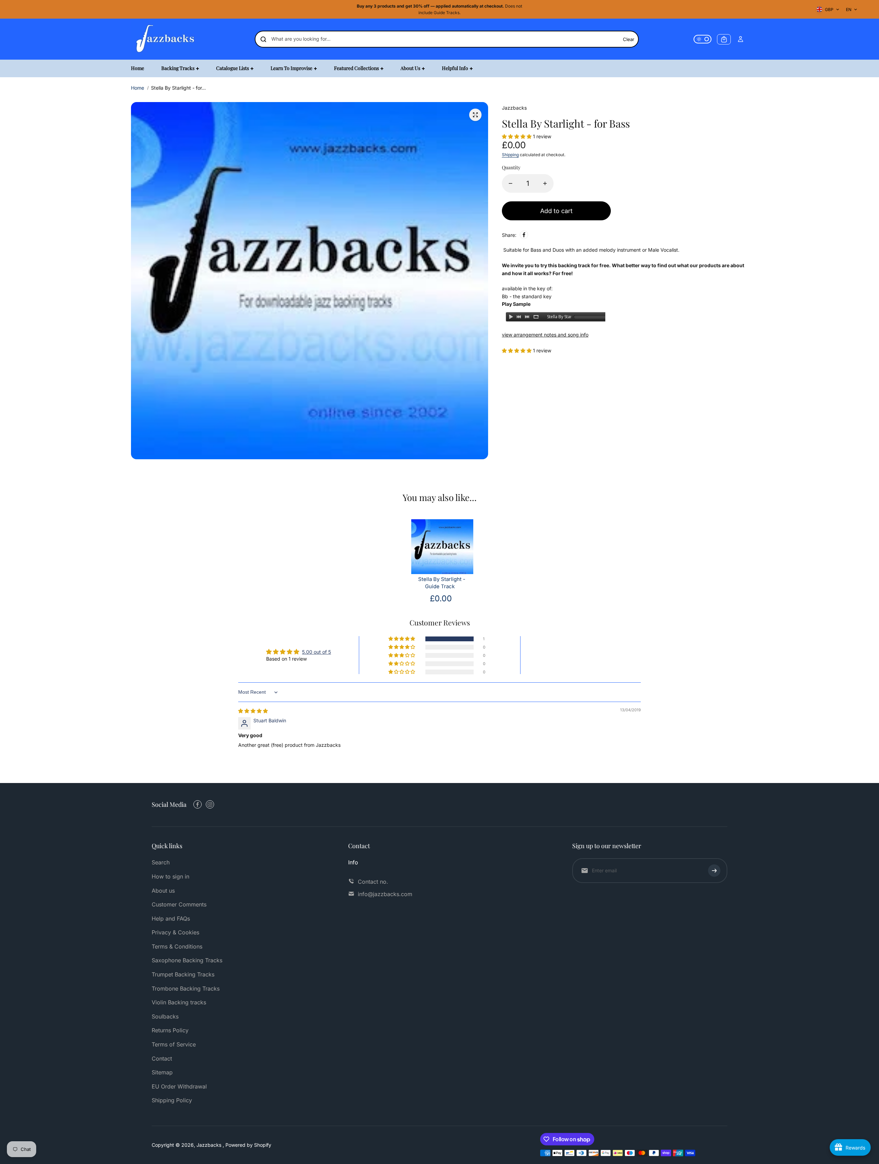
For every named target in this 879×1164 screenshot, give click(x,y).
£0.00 (441, 598)
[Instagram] (210, 804)
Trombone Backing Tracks (186, 988)
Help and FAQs (171, 918)
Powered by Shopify (248, 1145)
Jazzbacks (209, 1145)
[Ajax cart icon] (724, 39)
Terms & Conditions (177, 946)
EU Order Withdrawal (179, 1086)
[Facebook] (524, 235)
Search (161, 862)
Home (137, 88)
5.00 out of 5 (316, 652)
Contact (162, 1058)
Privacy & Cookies (175, 932)
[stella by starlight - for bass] (475, 114)
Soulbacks (165, 1016)
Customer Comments (179, 904)
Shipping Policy (172, 1100)
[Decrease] (510, 183)
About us (163, 890)
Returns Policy (170, 1030)
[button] (517, 136)
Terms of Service (174, 1044)
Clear (628, 39)
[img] (253, 711)
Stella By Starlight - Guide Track (441, 583)
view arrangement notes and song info (545, 335)
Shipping (510, 154)
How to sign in (170, 876)
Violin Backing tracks (179, 1002)
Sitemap (162, 1072)
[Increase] (545, 183)
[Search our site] (263, 39)
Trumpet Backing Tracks (183, 974)
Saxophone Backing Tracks (187, 960)
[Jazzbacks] (165, 39)
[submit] (714, 870)
